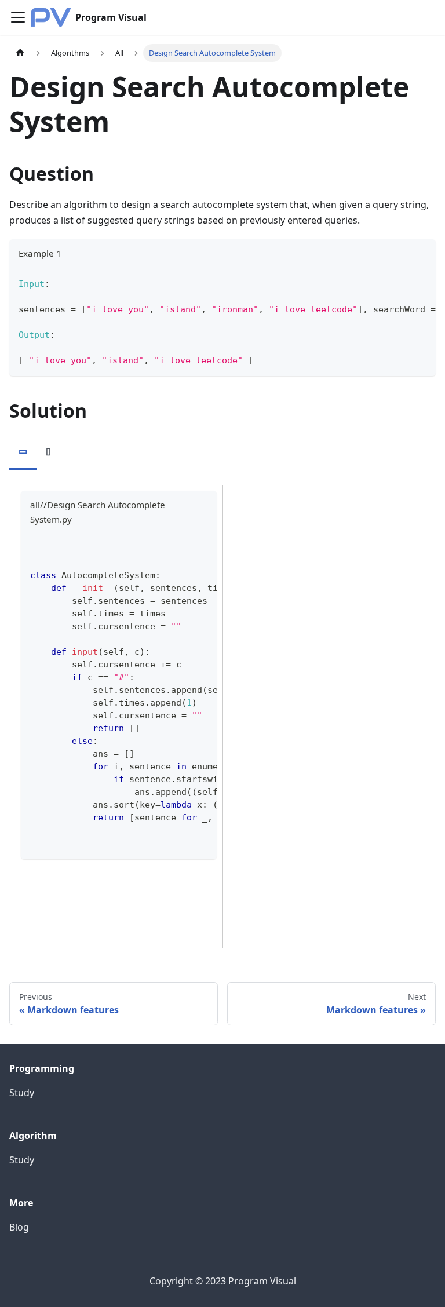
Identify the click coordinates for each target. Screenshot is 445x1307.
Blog (19, 1227)
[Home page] (20, 53)
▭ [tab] (23, 450)
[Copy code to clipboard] (421, 283)
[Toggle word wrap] (400, 283)
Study (21, 1092)
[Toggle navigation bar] (18, 17)
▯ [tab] (48, 450)
